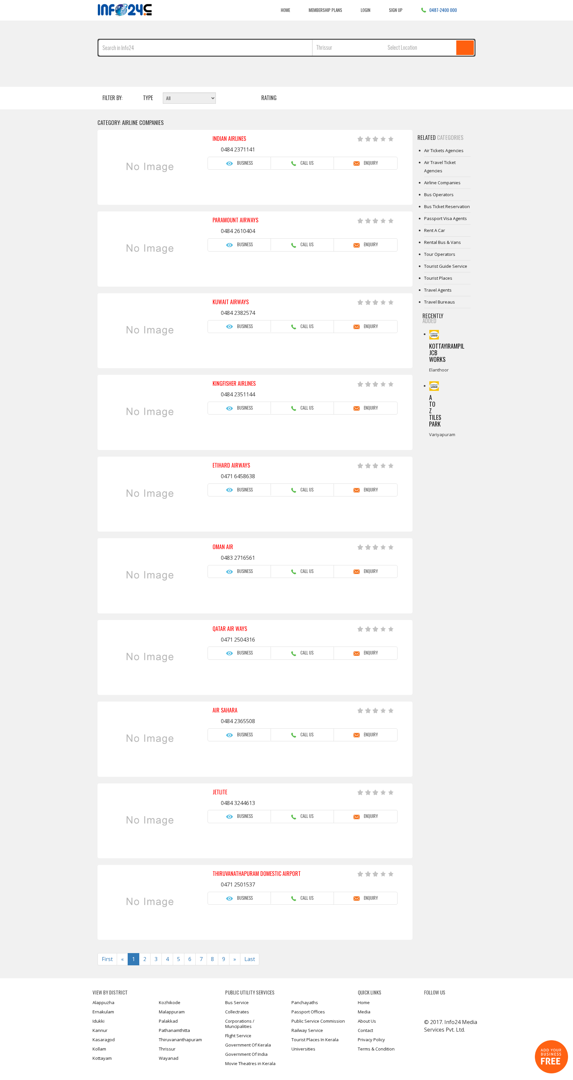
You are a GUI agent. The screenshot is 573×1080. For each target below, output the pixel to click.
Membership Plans (325, 10)
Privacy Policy (371, 1040)
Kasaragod (104, 1040)
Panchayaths (304, 1002)
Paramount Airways (235, 220)
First (107, 959)
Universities (303, 1049)
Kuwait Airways (231, 302)
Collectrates (237, 1012)
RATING (269, 98)
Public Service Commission (318, 1021)
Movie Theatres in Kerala (250, 1063)
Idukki (98, 1021)
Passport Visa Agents (445, 218)
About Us (367, 1021)
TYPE (148, 98)
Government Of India (246, 1054)
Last (249, 959)
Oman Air (223, 547)
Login (365, 10)
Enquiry (369, 162)
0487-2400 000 (443, 10)
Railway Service (307, 1030)
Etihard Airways (231, 465)
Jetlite (220, 792)
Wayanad (168, 1058)
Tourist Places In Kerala (315, 1040)
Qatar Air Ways (230, 629)
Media (364, 1012)
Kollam (99, 1049)
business (243, 162)
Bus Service (237, 1002)
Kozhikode (169, 1002)
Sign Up (396, 10)
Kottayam (102, 1058)
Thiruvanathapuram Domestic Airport (257, 874)
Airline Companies (442, 183)
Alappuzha (103, 1002)
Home (285, 10)
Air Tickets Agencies (444, 150)
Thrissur (167, 1049)
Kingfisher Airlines (234, 383)
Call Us (304, 162)
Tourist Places (438, 278)
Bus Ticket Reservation (447, 206)
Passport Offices (308, 1012)
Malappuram (172, 1012)
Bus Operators (439, 195)
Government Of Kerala (248, 1045)
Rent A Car (434, 230)
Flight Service (238, 1036)
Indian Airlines (229, 138)
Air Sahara (225, 710)
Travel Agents (438, 290)
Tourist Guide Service (445, 266)
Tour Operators (439, 254)
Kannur (100, 1030)
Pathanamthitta (174, 1030)
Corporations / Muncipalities (239, 1023)
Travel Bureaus (439, 302)
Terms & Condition (376, 1049)
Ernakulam (103, 1012)
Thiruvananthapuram (180, 1040)
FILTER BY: (112, 98)
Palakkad (168, 1021)
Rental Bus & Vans (442, 242)
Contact (365, 1030)
